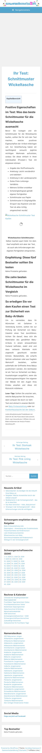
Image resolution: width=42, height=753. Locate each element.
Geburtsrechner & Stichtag (13, 609)
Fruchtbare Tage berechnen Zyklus (16, 602)
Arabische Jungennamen (13, 652)
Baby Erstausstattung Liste (14, 526)
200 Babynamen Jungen (13, 636)
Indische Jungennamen (12, 666)
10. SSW (7, 561)
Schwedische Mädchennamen (15, 691)
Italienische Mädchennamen (14, 673)
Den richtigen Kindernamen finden (16, 703)
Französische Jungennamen (14, 661)
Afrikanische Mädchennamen (14, 641)
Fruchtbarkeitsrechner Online (14, 604)
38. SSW (14, 582)
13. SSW (7, 563)
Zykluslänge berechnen (12, 620)
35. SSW (15, 580)
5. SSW (15, 557)
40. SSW (7, 584)
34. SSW (7, 580)
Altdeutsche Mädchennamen (14, 645)
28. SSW (7, 575)
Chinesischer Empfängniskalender (16, 598)
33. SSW (22, 577)
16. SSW (7, 566)
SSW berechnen (10, 614)
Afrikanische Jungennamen (14, 638)
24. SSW (22, 570)
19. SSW (7, 568)
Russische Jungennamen (13, 684)
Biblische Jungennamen (12, 657)
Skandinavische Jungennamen (15, 694)
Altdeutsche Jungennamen (13, 643)
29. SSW (15, 575)
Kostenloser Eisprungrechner (14, 607)
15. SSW (22, 563)
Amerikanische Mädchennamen (15, 650)
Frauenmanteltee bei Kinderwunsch (17, 531)
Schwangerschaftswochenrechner (16, 618)
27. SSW (22, 573)
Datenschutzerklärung (10, 750)
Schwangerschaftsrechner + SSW (16, 616)
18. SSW (21, 566)
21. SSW (22, 568)
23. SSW (15, 570)
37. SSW (7, 582)
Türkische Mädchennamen (13, 700)
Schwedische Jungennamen (14, 689)
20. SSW (14, 568)
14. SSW (14, 563)
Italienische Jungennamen (13, 671)
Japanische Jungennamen (13, 675)
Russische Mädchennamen (13, 687)
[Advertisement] (21, 40)
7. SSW (6, 559)
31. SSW (7, 577)
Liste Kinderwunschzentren (14, 533)
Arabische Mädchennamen (13, 654)
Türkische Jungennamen (13, 698)
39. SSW (22, 582)
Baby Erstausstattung (18, 406)
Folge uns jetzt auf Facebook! (15, 716)
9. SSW (19, 559)
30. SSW (22, 575)
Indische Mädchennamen (13, 668)
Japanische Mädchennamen (14, 677)
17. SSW (14, 566)
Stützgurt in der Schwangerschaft (16, 540)
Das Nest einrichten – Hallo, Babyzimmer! (20, 505)
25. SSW (7, 573)
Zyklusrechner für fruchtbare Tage (16, 623)
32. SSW (14, 577)
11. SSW (14, 561)
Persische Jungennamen (13, 680)
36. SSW (22, 580)
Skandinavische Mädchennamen (15, 696)
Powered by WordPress (9, 748)
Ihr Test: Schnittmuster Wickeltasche (21, 79)
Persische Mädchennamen (13, 682)
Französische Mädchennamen (15, 664)
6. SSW (21, 557)
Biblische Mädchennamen (13, 659)
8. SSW (13, 559)
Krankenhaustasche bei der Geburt (20, 409)
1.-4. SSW (7, 557)
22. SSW (7, 570)
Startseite (22, 750)
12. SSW (21, 561)
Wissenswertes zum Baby (13, 535)
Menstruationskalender (12, 611)
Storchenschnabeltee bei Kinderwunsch (18, 537)
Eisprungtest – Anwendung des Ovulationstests (21, 528)
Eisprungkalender (10, 600)
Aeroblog (28, 748)
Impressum (36, 748)
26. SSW (15, 573)
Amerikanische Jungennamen (14, 648)
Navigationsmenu (22, 10)
